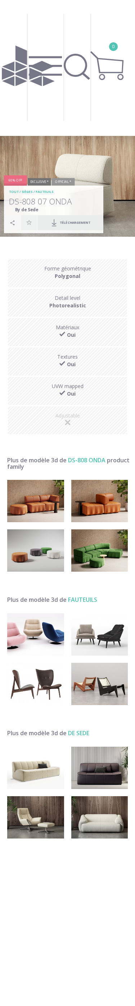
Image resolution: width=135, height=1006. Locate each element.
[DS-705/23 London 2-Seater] (99, 817)
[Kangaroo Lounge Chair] (99, 684)
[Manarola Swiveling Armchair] (35, 634)
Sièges (27, 192)
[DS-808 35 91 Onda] (35, 550)
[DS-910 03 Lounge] (35, 768)
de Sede (78, 733)
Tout (13, 192)
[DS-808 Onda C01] (99, 501)
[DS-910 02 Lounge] (99, 768)
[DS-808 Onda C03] (35, 501)
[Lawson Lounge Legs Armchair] (99, 634)
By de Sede (27, 210)
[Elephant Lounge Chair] (35, 684)
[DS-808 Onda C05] (99, 550)
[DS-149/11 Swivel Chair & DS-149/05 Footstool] (35, 817)
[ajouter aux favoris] (29, 222)
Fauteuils (45, 192)
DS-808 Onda (86, 460)
